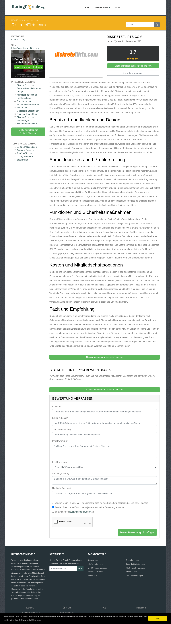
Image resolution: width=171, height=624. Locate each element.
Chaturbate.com (132, 560)
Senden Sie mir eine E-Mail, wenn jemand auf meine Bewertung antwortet (89, 507)
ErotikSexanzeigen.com (97, 568)
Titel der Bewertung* (61, 429)
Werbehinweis (67, 612)
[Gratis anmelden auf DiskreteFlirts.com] (76, 56)
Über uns (67, 608)
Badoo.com (92, 576)
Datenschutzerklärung (30, 612)
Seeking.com (93, 560)
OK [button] (157, 618)
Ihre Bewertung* (59, 441)
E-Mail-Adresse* (60, 418)
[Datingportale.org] (28, 7)
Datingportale (101, 7)
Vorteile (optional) (60, 473)
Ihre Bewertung (59, 462)
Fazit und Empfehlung (27, 114)
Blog (117, 7)
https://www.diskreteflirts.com (25, 48)
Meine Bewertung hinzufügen (137, 532)
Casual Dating (29, 20)
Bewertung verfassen (27, 124)
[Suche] (157, 24)
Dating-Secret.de (25, 156)
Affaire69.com (131, 572)
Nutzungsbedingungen (80, 512)
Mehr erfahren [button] (36, 620)
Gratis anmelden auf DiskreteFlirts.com (28, 131)
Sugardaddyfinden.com (135, 564)
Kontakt (30, 608)
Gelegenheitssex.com (27, 147)
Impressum (141, 608)
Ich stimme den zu (74, 512)
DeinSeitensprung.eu (134, 576)
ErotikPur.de (22, 160)
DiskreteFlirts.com (25, 85)
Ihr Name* (57, 406)
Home (87, 7)
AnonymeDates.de (25, 150)
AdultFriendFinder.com (135, 568)
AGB (104, 608)
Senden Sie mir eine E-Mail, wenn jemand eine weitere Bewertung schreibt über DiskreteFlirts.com (101, 503)
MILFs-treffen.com (95, 564)
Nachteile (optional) (61, 488)
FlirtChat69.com (24, 153)
